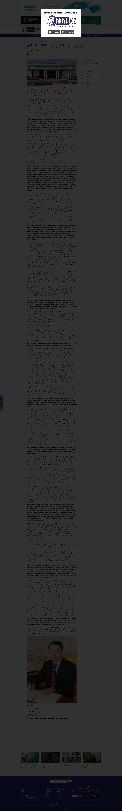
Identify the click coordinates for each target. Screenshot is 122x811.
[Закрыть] (79, 11)
